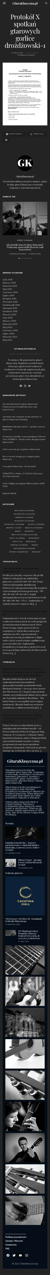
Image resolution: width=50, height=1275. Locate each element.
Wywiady (37, 552)
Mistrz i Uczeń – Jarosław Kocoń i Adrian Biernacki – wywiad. (30, 862)
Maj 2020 (7, 327)
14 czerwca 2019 (25, 868)
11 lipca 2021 (23, 942)
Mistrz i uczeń (14, 528)
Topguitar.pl (10, 562)
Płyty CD (18, 542)
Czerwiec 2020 (10, 330)
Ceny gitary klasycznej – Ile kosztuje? (19, 466)
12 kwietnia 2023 (12, 924)
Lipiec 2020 (8, 333)
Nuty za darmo (18, 538)
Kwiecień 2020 (10, 324)
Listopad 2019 (10, 308)
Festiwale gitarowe (25, 511)
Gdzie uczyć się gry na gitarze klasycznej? (21, 449)
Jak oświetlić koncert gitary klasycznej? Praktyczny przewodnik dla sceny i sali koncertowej (25, 247)
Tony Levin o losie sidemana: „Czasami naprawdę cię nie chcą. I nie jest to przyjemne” (22, 718)
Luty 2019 (8, 279)
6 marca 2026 (35, 254)
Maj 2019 (7, 289)
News (18, 531)
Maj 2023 (7, 340)
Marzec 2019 (9, 282)
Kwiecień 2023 (10, 336)
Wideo (35, 545)
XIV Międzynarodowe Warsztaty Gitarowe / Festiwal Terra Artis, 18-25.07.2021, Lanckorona (29, 935)
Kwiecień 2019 (10, 286)
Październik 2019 (11, 305)
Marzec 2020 (9, 321)
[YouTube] (29, 386)
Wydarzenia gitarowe (25, 549)
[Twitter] (14, 1255)
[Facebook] (21, 386)
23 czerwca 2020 (13, 853)
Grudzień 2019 (10, 311)
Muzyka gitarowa (34, 528)
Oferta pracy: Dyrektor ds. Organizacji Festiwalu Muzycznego (23, 920)
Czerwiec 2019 (10, 292)
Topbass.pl (9, 662)
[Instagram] (25, 386)
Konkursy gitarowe (15, 524)
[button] (19, 258)
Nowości (30, 531)
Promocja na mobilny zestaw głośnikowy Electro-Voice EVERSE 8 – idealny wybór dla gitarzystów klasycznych (25, 439)
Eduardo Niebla (9, 493)
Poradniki (34, 538)
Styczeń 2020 (9, 314)
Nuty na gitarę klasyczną (25, 535)
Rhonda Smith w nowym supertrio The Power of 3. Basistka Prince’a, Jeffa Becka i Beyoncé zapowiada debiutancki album (24, 672)
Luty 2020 (8, 317)
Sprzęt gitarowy (25, 240)
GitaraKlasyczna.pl (24, 3)
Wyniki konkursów (19, 552)
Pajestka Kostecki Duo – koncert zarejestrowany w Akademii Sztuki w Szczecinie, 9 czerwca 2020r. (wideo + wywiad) (22, 846)
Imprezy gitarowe (25, 518)
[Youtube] (20, 1255)
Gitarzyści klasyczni (25, 514)
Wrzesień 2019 (10, 301)
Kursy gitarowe (37, 524)
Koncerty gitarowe (25, 521)
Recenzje (31, 542)
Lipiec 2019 (8, 295)
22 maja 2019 (17, 53)
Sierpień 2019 (9, 298)
